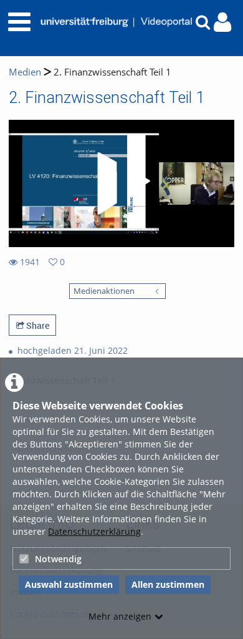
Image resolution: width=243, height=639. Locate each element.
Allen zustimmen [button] (167, 584)
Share (36, 325)
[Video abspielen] (121, 183)
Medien (25, 72)
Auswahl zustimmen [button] (69, 584)
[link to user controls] (222, 22)
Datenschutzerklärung (94, 531)
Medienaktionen (104, 291)
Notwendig (58, 559)
